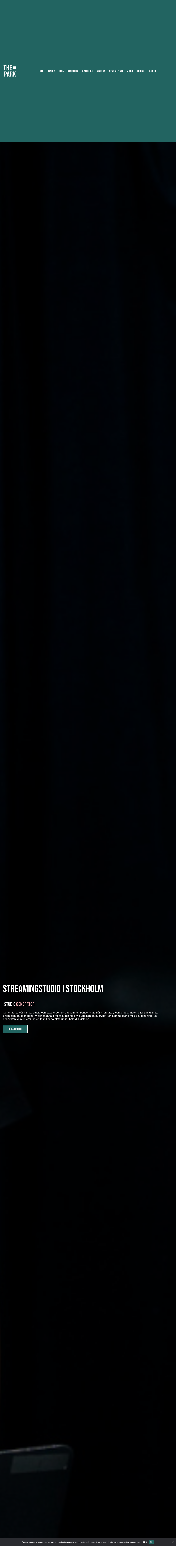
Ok (151, 1542)
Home (41, 71)
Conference (87, 71)
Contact (141, 71)
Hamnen (51, 71)
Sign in (152, 71)
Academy (101, 71)
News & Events (116, 71)
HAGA (61, 71)
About (130, 71)
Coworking (73, 71)
